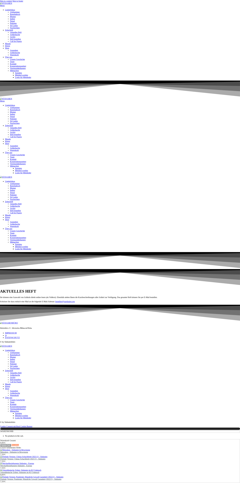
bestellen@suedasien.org (65, 301)
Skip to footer (17, 1)
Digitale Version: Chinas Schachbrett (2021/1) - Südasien (22, 459)
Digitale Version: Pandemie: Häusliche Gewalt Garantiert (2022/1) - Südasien (30, 479)
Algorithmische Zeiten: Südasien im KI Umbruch (19, 472)
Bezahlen (15, 445)
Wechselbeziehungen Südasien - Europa (16, 466)
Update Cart (5, 445)
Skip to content (6, 1)
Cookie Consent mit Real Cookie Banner (16, 426)
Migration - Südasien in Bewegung (14, 452)
